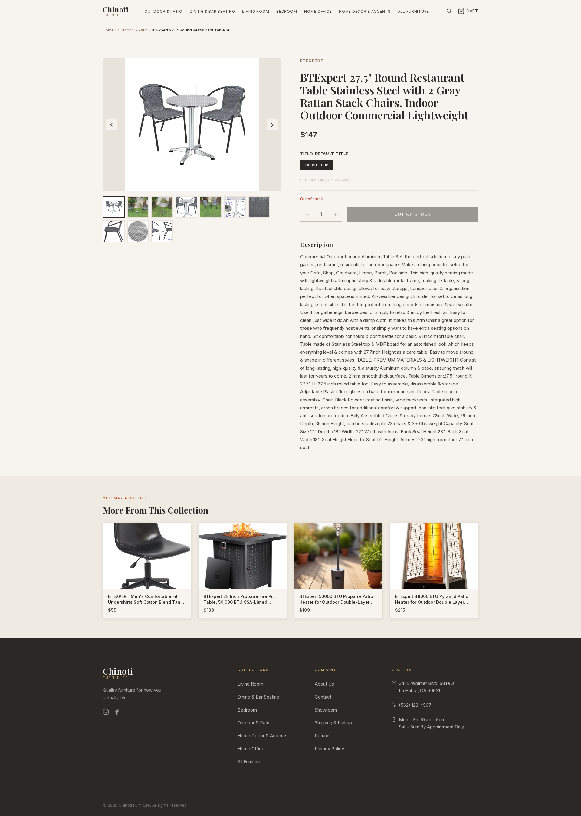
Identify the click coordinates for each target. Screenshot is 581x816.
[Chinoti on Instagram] (106, 713)
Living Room (255, 11)
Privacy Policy (329, 749)
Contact (323, 697)
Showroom (326, 710)
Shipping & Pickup (333, 722)
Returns (323, 735)
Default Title (316, 164)
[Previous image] (111, 125)
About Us (324, 684)
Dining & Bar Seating (212, 11)
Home (108, 30)
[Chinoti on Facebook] (117, 713)
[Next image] (272, 125)
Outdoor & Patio (163, 11)
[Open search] (449, 11)
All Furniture (413, 11)
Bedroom (286, 11)
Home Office (318, 11)
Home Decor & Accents (364, 11)
